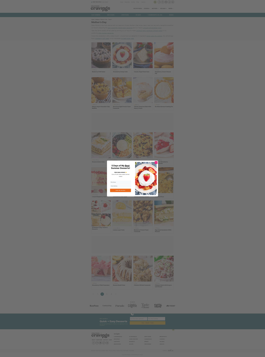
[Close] (156, 162)
